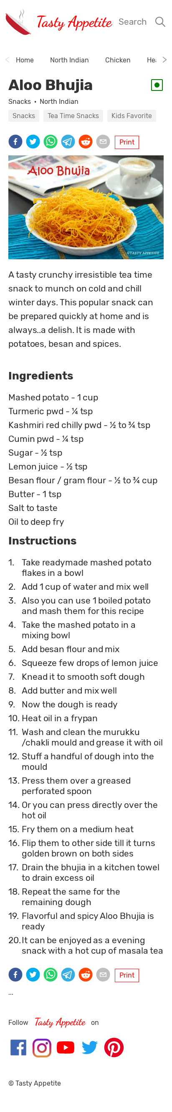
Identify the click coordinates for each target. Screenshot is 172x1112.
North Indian (59, 102)
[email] (105, 142)
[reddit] (87, 142)
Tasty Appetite (73, 22)
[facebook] (17, 142)
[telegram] (69, 142)
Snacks (19, 102)
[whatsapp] (52, 142)
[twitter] (34, 142)
